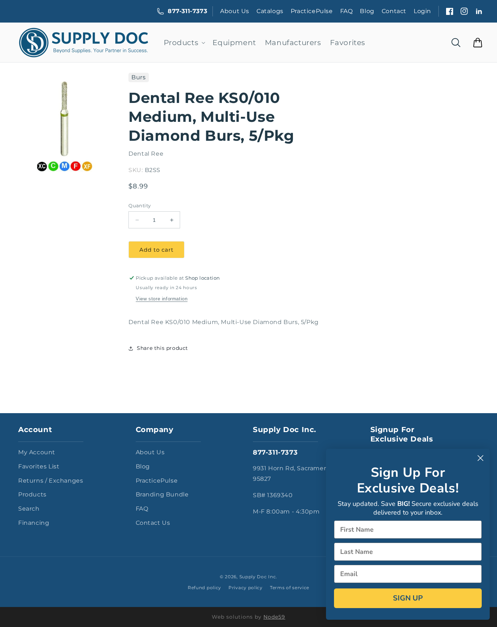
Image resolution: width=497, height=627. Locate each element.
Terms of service (289, 587)
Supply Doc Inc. (258, 576)
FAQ (346, 11)
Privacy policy (245, 587)
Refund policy (204, 587)
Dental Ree (145, 153)
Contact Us (153, 522)
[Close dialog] (480, 458)
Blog (367, 11)
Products (32, 494)
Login (422, 11)
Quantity (139, 205)
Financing (33, 522)
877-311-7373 (187, 11)
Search (29, 508)
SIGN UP (408, 598)
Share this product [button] (162, 348)
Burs (138, 77)
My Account (36, 452)
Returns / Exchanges (50, 480)
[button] (183, 42)
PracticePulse (312, 11)
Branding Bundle (162, 494)
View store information (161, 298)
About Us (234, 11)
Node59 (274, 617)
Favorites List (38, 466)
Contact (394, 11)
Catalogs (270, 11)
